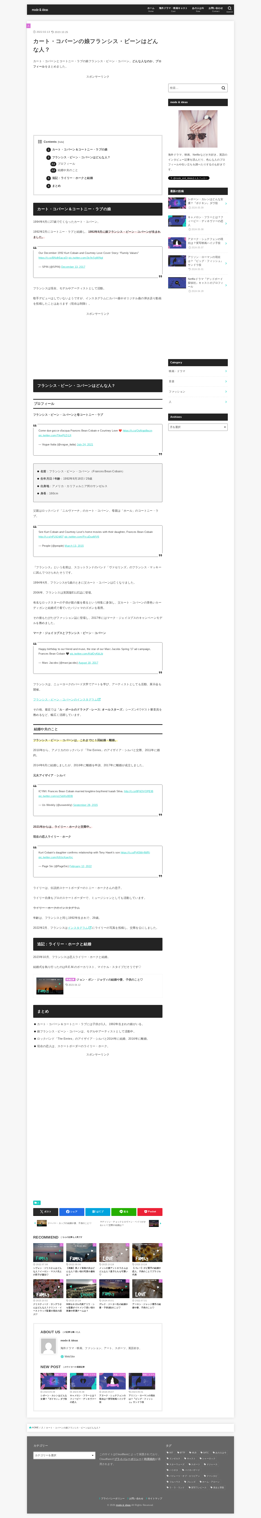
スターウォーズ (177, 1464)
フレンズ (191, 1482)
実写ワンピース (198, 1487)
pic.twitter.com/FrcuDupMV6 (81, 536)
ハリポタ (173, 1470)
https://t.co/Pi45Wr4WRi (135, 852)
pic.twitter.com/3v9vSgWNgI (86, 257)
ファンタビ (212, 1476)
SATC (206, 1452)
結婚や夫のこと (65, 170)
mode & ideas (123, 1505)
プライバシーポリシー (128, 1459)
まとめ (54, 185)
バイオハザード (192, 1470)
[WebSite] (68, 1356)
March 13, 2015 (74, 545)
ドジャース (212, 1464)
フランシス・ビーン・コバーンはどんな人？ (79, 157)
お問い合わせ (136, 1498)
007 (171, 1452)
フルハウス (174, 1482)
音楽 (171, 381)
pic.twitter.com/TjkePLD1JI (55, 435)
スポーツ (195, 1464)
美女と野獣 (218, 1487)
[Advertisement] (97, 104)
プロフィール (63, 163)
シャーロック (208, 1458)
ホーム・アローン (211, 1482)
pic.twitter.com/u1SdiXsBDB (56, 796)
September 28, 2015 (85, 805)
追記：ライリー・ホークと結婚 (70, 177)
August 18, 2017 (88, 662)
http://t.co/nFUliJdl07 (51, 536)
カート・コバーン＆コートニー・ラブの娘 (77, 149)
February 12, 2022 (80, 866)
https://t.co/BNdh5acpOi (53, 257)
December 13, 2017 (73, 266)
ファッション (177, 391)
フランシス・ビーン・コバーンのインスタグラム (65, 699)
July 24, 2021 (85, 444)
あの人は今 (220, 1452)
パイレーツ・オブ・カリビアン (184, 1476)
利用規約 (149, 1459)
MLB (194, 1452)
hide (61, 142)
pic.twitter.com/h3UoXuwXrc (56, 857)
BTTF (182, 1452)
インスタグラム (78, 927)
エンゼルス (174, 1458)
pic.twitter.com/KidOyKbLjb (86, 653)
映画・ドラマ (177, 371)
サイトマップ (155, 1498)
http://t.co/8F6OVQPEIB (138, 791)
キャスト (191, 1458)
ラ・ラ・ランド (177, 1487)
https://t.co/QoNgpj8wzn (137, 430)
